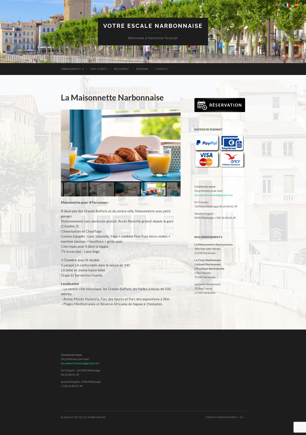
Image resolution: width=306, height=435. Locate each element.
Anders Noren (227, 417)
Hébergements (71, 69)
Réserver (142, 69)
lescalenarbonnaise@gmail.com (213, 195)
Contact (161, 69)
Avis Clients (98, 69)
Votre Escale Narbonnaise (153, 26)
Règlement (121, 69)
